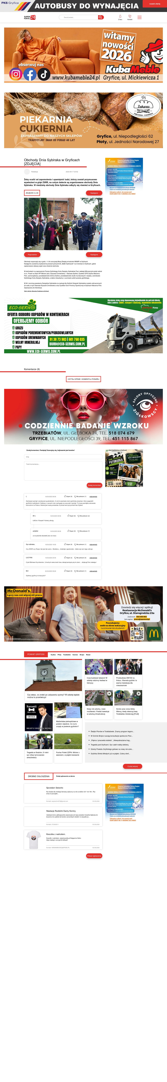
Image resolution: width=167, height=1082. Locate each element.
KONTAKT (115, 21)
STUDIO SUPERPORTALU (82, 48)
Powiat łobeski (79, 28)
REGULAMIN (116, 34)
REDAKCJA (116, 28)
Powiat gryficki (79, 21)
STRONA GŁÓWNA (38, 21)
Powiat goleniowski (81, 34)
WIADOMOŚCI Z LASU (81, 41)
